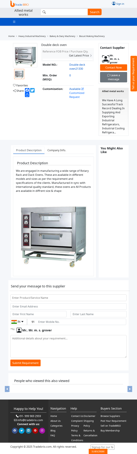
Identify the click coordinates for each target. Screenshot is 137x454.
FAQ (52, 435)
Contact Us (77, 416)
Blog (52, 430)
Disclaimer (89, 416)
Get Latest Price (79, 55)
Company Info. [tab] (56, 150)
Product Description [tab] (29, 150)
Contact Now (113, 67)
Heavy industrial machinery (32, 36)
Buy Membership (110, 430)
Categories (56, 425)
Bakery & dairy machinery (62, 36)
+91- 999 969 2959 (30, 416)
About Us (55, 420)
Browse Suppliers (110, 416)
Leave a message (114, 77)
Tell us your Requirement (133, 74)
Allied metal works (113, 91)
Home (11, 36)
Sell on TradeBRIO (111, 425)
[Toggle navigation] (14, 21)
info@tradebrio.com (30, 420)
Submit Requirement (25, 363)
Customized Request (76, 95)
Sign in (120, 3)
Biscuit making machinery (92, 36)
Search (94, 12)
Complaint (77, 420)
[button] (7, 389)
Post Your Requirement (113, 420)
